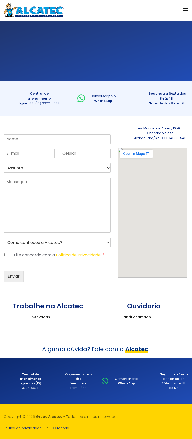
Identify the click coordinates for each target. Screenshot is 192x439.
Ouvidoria (61, 428)
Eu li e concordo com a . (57, 255)
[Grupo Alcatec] (34, 10)
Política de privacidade (23, 428)
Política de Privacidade (78, 255)
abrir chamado (137, 317)
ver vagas (41, 317)
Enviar (14, 276)
